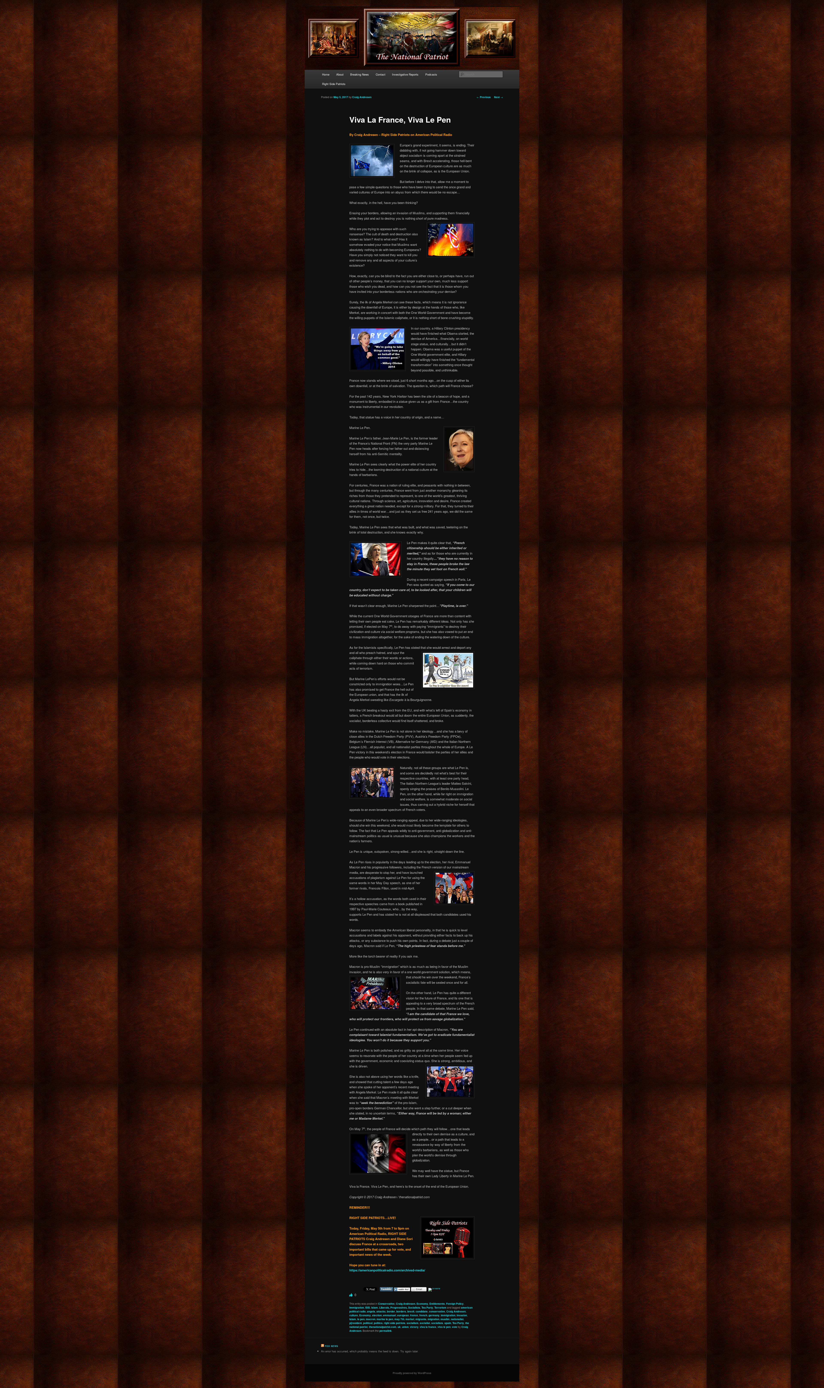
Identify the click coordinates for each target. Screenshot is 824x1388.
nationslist (457, 1319)
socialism (412, 1323)
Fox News (331, 1346)
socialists (437, 1323)
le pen (361, 1319)
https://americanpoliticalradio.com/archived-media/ (387, 1270)
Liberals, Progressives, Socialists (399, 1307)
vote (454, 1327)
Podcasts (431, 74)
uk (399, 1327)
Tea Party (427, 1307)
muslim (445, 1319)
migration (433, 1319)
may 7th (399, 1319)
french (423, 1315)
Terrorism (440, 1307)
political (368, 1323)
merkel (410, 1319)
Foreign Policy (455, 1304)
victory (414, 1327)
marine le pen (385, 1319)
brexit (410, 1311)
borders (401, 1311)
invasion (462, 1315)
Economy (422, 1304)
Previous (484, 97)
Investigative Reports (405, 74)
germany (434, 1315)
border (391, 1311)
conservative (437, 1311)
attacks (381, 1311)
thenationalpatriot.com (382, 1327)
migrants (420, 1319)
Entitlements (437, 1304)
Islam (374, 1307)
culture (353, 1315)
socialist (425, 1323)
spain (447, 1323)
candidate (422, 1311)
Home (325, 74)
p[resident (355, 1323)
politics (378, 1323)
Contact (380, 74)
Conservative (386, 1304)
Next (498, 97)
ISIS (367, 1307)
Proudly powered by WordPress (412, 1373)
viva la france (428, 1327)
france (414, 1315)
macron (370, 1319)
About (340, 74)
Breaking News (359, 74)
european (403, 1315)
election (377, 1315)
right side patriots (394, 1323)
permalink (385, 1331)
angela (371, 1311)
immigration (448, 1315)
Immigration (356, 1307)
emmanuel (389, 1315)
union (405, 1327)
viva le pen (444, 1327)
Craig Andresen (361, 97)
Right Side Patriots (333, 84)
